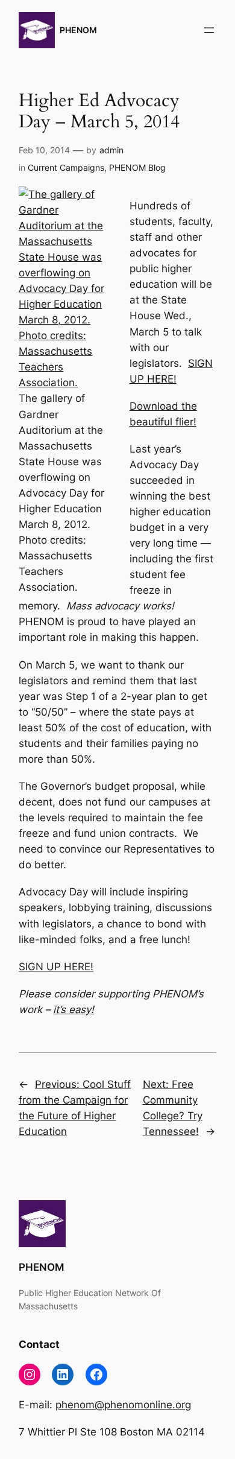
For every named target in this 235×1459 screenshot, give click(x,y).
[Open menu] (209, 30)
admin (111, 150)
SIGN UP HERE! (56, 967)
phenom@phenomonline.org (123, 1405)
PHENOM (78, 30)
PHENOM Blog (137, 167)
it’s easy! (73, 1009)
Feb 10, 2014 (44, 150)
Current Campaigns (66, 167)
